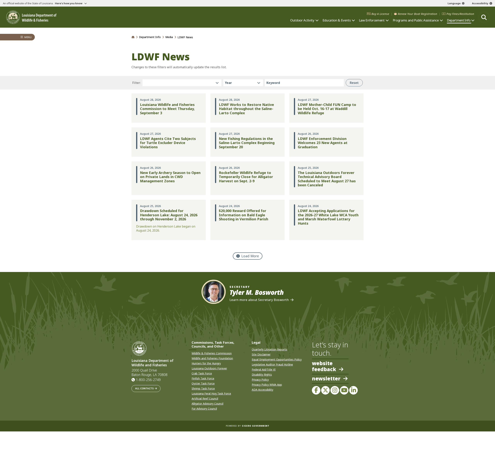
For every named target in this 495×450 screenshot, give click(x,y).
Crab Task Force (202, 373)
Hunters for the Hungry (206, 363)
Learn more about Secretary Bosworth (259, 300)
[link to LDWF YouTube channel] (344, 390)
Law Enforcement (372, 20)
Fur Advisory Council (204, 408)
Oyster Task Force (203, 383)
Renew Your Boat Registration (417, 14)
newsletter (326, 379)
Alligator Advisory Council (207, 403)
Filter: (136, 83)
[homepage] (31, 17)
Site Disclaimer (261, 354)
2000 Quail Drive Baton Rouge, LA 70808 (149, 372)
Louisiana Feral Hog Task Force (211, 393)
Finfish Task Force (203, 378)
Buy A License (380, 14)
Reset (354, 83)
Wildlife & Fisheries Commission (212, 353)
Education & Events (337, 20)
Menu (28, 37)
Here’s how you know (69, 3)
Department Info (458, 20)
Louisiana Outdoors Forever (209, 368)
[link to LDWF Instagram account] (334, 390)
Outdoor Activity (302, 20)
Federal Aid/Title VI (264, 369)
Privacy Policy (260, 379)
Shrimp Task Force (203, 388)
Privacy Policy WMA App (267, 384)
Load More (250, 256)
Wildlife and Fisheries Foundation (212, 358)
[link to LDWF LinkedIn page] (353, 390)
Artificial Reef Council (205, 398)
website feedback (324, 366)
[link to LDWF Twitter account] (325, 390)
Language (454, 3)
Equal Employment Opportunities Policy (277, 359)
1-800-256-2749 (148, 379)
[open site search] (484, 17)
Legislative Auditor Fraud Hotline (272, 364)
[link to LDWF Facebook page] (316, 390)
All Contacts (144, 388)
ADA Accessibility (262, 389)
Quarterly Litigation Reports (269, 349)
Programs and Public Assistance (416, 20)
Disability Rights (262, 374)
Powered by (247, 426)
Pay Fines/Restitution (460, 14)
